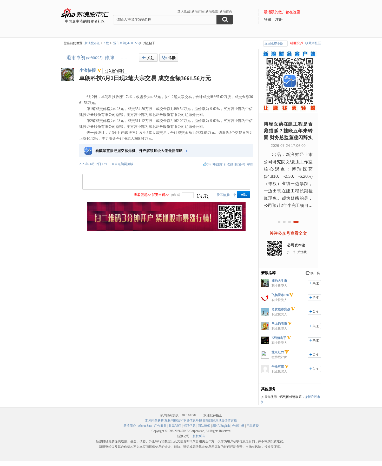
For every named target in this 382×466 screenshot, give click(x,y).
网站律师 (204, 426)
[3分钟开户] (166, 230)
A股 (106, 43)
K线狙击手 (279, 338)
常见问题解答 (154, 420)
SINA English (221, 426)
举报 (250, 164)
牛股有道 (278, 366)
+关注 (148, 58)
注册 (279, 19)
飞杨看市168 (280, 295)
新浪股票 (212, 11)
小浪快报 (87, 70)
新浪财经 (198, 11)
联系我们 (175, 426)
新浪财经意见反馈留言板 (220, 420)
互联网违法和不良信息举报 (183, 420)
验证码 (175, 195)
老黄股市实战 (281, 309)
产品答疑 (252, 426)
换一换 (315, 273)
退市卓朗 (76, 57)
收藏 (230, 164)
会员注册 (238, 426)
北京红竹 (278, 352)
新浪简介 (129, 426)
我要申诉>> (160, 195)
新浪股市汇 (92, 43)
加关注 (314, 283)
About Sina (145, 426)
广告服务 (160, 426)
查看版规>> (142, 195)
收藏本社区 (313, 43)
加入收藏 (183, 11)
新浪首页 (226, 11)
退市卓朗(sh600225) (126, 43)
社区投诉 (296, 43)
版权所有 (199, 436)
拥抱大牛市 (279, 281)
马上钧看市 (279, 323)
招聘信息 (189, 426)
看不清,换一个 (226, 195)
